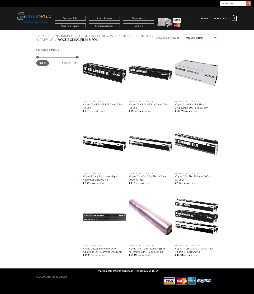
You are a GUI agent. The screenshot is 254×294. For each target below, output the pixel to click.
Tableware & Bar (70, 18)
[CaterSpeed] (34, 18)
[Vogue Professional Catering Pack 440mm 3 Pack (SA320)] (196, 216)
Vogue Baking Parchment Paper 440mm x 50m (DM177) (100, 178)
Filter (42, 63)
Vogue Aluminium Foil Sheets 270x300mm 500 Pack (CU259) (191, 106)
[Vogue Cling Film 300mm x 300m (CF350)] (196, 144)
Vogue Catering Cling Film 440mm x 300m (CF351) (148, 178)
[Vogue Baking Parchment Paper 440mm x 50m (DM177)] (104, 144)
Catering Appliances (104, 25)
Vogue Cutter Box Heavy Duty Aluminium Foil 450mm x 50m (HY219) (103, 250)
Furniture (138, 25)
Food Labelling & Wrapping (103, 36)
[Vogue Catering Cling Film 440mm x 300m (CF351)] (150, 144)
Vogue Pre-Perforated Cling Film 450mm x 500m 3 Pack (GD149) (147, 250)
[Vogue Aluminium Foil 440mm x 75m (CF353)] (150, 72)
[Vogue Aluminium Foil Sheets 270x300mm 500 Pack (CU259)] (196, 72)
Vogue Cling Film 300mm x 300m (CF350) (192, 178)
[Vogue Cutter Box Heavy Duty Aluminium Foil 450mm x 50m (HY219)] (104, 216)
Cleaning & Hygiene (70, 25)
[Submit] (248, 3)
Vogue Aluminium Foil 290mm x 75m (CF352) (102, 106)
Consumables (138, 18)
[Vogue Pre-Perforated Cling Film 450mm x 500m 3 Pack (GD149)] (150, 216)
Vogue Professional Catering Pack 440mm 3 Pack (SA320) (194, 250)
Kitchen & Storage (104, 18)
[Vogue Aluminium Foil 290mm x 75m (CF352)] (104, 72)
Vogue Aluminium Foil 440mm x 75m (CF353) (148, 106)
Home (41, 36)
